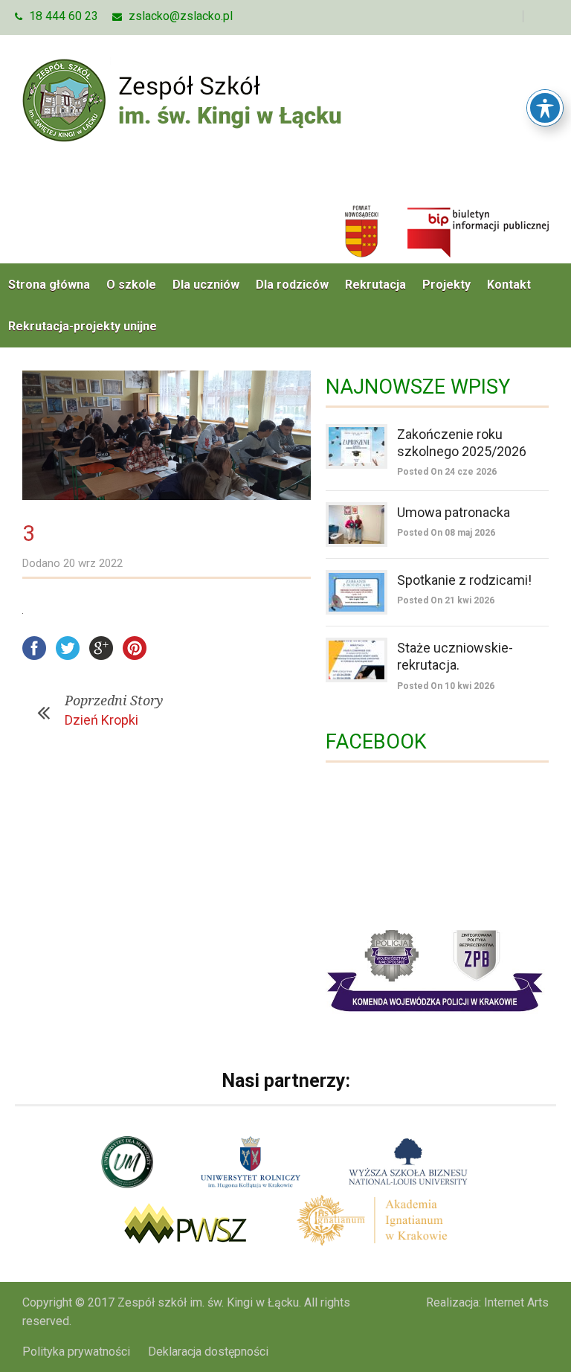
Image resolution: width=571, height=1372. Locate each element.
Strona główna (49, 285)
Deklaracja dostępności (208, 1351)
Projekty (446, 285)
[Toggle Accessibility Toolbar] (545, 108)
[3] (166, 436)
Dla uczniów (205, 285)
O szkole (131, 285)
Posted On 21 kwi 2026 (445, 600)
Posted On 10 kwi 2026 (445, 686)
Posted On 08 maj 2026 (446, 533)
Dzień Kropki (101, 720)
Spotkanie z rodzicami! (464, 580)
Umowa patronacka (453, 512)
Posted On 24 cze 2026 (447, 472)
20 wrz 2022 (93, 563)
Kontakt (509, 285)
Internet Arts (516, 1302)
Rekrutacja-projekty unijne (82, 326)
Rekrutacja (375, 285)
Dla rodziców (292, 285)
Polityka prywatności (76, 1351)
